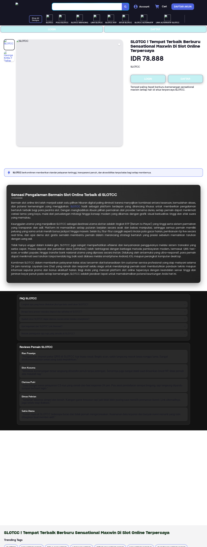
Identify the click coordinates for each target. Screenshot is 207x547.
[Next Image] (120, 93)
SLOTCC (75, 206)
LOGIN (52, 29)
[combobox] (87, 6)
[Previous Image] (19, 93)
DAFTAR (155, 29)
